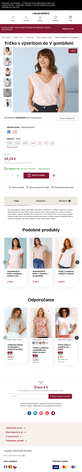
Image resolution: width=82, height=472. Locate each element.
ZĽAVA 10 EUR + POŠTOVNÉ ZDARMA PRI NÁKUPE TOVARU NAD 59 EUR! (26, 29)
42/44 (25, 143)
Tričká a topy (29, 37)
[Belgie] (10, 467)
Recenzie (64, 201)
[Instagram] (35, 413)
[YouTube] (47, 413)
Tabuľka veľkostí (12, 147)
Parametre (40, 201)
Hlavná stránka (6, 37)
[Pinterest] (41, 413)
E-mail (14, 396)
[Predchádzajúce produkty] (5, 262)
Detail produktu (24, 359)
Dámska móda (18, 37)
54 (52, 143)
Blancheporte (36, 118)
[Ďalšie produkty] (77, 262)
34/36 (10, 143)
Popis (16, 201)
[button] (5, 337)
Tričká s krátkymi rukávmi (44, 37)
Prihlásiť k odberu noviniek (60, 396)
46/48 (33, 143)
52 (46, 143)
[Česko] (15, 467)
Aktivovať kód (68, 29)
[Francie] (6, 467)
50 (40, 143)
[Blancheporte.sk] (41, 14)
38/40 (17, 143)
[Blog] (53, 413)
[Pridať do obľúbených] (54, 175)
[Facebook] (29, 413)
